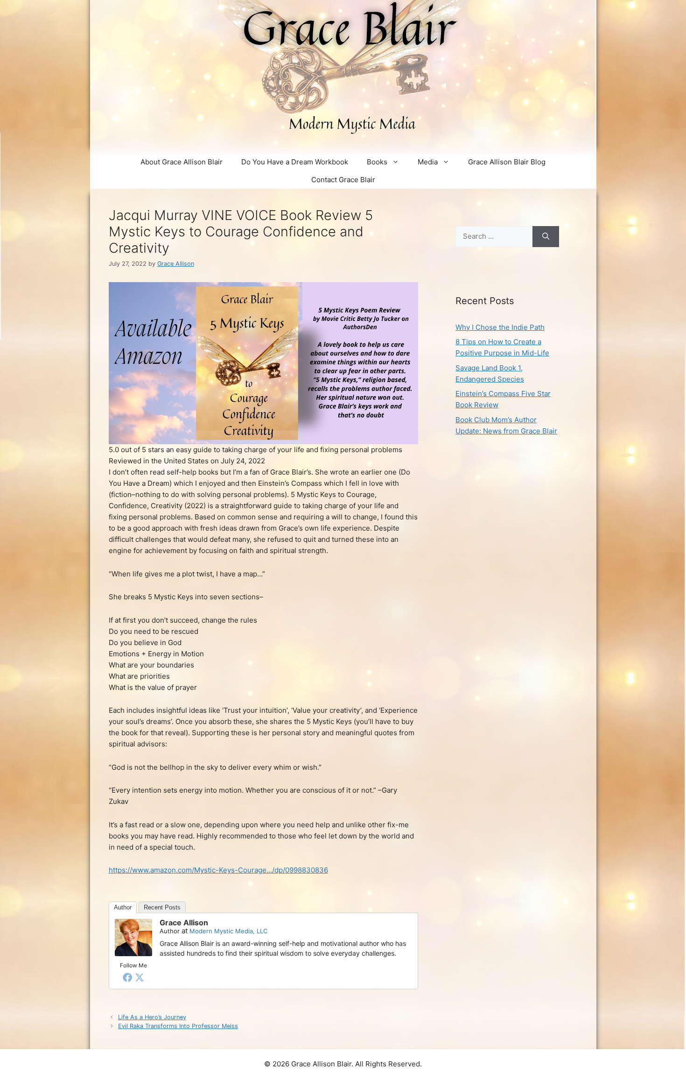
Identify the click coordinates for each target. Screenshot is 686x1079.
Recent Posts (162, 907)
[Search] (545, 236)
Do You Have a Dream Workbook (294, 161)
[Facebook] (127, 977)
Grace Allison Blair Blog (507, 161)
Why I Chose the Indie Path (500, 327)
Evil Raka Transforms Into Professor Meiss (178, 1025)
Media (428, 161)
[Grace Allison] (133, 953)
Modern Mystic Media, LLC (228, 931)
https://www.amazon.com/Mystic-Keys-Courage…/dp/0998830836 (218, 870)
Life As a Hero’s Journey (152, 1017)
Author (123, 907)
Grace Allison (184, 922)
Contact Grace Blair (343, 179)
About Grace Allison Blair (181, 161)
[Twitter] (139, 977)
